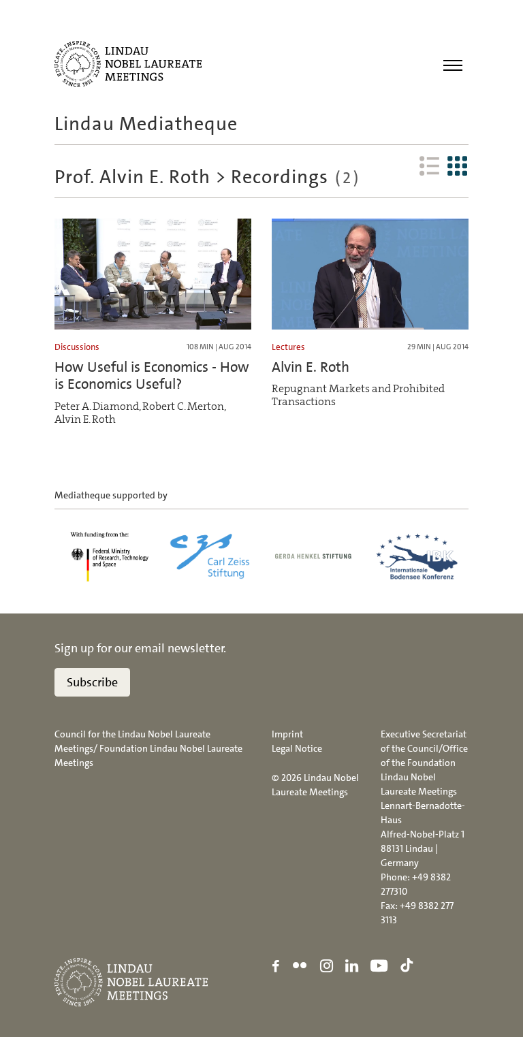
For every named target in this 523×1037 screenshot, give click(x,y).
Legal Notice (297, 748)
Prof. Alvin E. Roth (132, 177)
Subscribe (92, 682)
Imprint (287, 734)
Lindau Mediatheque (146, 124)
